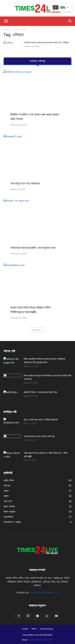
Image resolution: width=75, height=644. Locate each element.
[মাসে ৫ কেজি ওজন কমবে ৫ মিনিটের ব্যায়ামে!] (12, 424)
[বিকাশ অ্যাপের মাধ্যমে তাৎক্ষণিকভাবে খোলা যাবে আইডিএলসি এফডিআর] (12, 380)
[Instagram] (28, 615)
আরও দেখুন (36, 330)
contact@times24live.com (44, 592)
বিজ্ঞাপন (34, 628)
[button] (6, 21)
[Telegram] (37, 616)
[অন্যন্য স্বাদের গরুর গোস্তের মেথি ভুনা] (12, 441)
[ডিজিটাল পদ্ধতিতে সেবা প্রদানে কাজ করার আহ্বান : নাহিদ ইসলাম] (37, 94)
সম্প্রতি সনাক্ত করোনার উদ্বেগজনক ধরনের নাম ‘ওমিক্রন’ (46, 42)
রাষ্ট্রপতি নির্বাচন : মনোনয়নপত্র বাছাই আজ (40, 392)
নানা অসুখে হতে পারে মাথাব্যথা (25, 183)
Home (6, 29)
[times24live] (37, 8)
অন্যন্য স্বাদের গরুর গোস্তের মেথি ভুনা (39, 436)
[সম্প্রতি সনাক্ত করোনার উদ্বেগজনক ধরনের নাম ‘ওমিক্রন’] (12, 47)
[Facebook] (18, 616)
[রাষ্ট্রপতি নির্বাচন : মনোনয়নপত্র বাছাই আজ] (12, 396)
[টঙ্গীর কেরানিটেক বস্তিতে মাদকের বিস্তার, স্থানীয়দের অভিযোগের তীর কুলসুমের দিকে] (12, 363)
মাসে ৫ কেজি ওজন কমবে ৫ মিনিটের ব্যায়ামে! (41, 419)
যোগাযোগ (25, 628)
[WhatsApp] (46, 616)
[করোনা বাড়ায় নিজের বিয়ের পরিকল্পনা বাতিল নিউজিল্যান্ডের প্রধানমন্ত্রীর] (37, 287)
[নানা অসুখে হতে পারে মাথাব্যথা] (37, 159)
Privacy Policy (46, 628)
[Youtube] (56, 616)
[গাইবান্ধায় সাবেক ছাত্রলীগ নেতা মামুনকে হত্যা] (37, 223)
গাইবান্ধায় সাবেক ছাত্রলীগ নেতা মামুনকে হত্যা (32, 248)
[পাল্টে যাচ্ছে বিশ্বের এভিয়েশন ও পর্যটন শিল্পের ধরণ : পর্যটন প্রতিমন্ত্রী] (12, 457)
